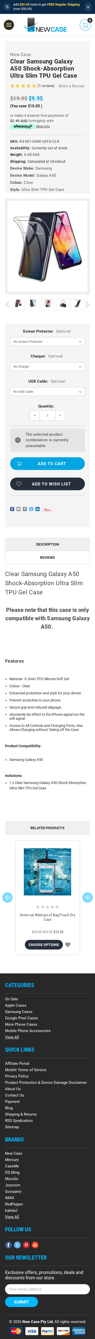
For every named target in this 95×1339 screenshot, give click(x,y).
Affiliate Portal (17, 1063)
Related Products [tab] (47, 828)
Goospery (13, 1191)
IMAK (9, 1198)
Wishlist (67, 945)
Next (88, 304)
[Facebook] (12, 509)
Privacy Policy (17, 1076)
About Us (13, 1089)
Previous (7, 304)
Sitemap (12, 1127)
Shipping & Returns (21, 1114)
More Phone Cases (21, 1024)
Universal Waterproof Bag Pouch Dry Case (47, 917)
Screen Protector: (47, 331)
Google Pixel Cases (21, 1018)
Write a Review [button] (71, 86)
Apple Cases (15, 1005)
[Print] (25, 509)
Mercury (12, 1159)
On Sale (11, 999)
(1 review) (46, 86)
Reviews (47, 558)
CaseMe (12, 1166)
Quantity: (46, 406)
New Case (13, 1153)
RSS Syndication (19, 1120)
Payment (12, 1101)
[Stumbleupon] (35, 1245)
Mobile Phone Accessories (28, 1030)
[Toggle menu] (9, 25)
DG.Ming (12, 1172)
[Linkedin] (37, 509)
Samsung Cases (18, 1011)
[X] (31, 509)
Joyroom (12, 1185)
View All (12, 1037)
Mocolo (11, 1179)
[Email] (18, 509)
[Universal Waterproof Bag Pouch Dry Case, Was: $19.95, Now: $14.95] (47, 872)
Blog (9, 1108)
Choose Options (44, 945)
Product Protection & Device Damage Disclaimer (46, 1082)
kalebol (11, 1210)
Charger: (47, 356)
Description (47, 544)
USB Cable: (46, 381)
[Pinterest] (47, 509)
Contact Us (14, 1095)
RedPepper (14, 1204)
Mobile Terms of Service (25, 1070)
